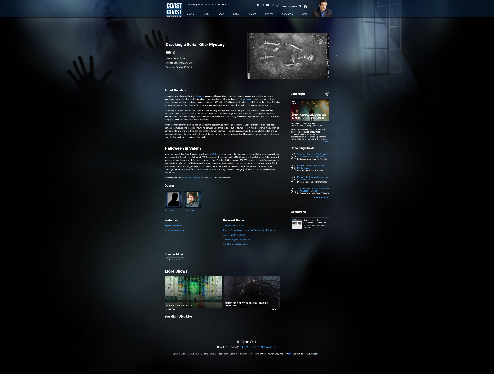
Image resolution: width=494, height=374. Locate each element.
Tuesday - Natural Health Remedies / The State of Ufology (313, 189)
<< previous (171, 309)
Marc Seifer (321, 182)
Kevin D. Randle (322, 193)
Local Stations (179, 354)
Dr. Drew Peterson (305, 193)
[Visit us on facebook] (258, 5)
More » (326, 141)
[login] (305, 6)
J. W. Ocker (189, 63)
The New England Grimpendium (237, 239)
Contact (233, 354)
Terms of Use (259, 354)
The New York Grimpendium (235, 244)
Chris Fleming (305, 125)
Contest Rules (299, 354)
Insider (252, 14)
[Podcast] (327, 94)
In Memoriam (202, 354)
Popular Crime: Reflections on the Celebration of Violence (249, 230)
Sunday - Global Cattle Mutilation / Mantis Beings (313, 166)
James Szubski (320, 159)
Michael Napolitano (306, 182)
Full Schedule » (321, 197)
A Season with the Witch (234, 235)
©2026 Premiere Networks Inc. (259, 347)
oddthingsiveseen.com (175, 230)
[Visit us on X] (262, 5)
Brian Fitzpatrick (304, 170)
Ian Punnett (182, 58)
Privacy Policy (245, 354)
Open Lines (317, 125)
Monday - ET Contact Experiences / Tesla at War (312, 178)
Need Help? (223, 354)
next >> (276, 309)
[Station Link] (174, 10)
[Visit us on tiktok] (277, 5)
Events (269, 14)
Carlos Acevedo (304, 159)
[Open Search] (300, 6)
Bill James (178, 63)
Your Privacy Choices (277, 354)
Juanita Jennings (192, 177)
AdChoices (312, 354)
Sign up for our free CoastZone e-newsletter (314, 221)
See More (173, 260)
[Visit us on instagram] (272, 5)
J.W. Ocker (215, 154)
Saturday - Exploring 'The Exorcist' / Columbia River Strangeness (312, 155)
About (191, 354)
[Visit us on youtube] (267, 5)
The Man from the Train (234, 225)
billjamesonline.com (173, 225)
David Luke (318, 170)
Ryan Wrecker (308, 123)
